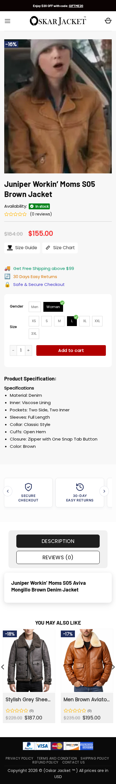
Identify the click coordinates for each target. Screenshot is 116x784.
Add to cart (71, 350)
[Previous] (7, 491)
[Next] (104, 491)
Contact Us (73, 762)
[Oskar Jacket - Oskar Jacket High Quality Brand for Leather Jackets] (58, 21)
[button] (7, 21)
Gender (16, 306)
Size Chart (63, 248)
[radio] (35, 307)
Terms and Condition (57, 758)
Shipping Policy (95, 758)
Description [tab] (58, 541)
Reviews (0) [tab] (58, 557)
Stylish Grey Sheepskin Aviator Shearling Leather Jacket (29, 699)
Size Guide (25, 248)
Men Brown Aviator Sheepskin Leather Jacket (87, 699)
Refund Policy (45, 762)
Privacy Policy (19, 758)
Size (13, 327)
